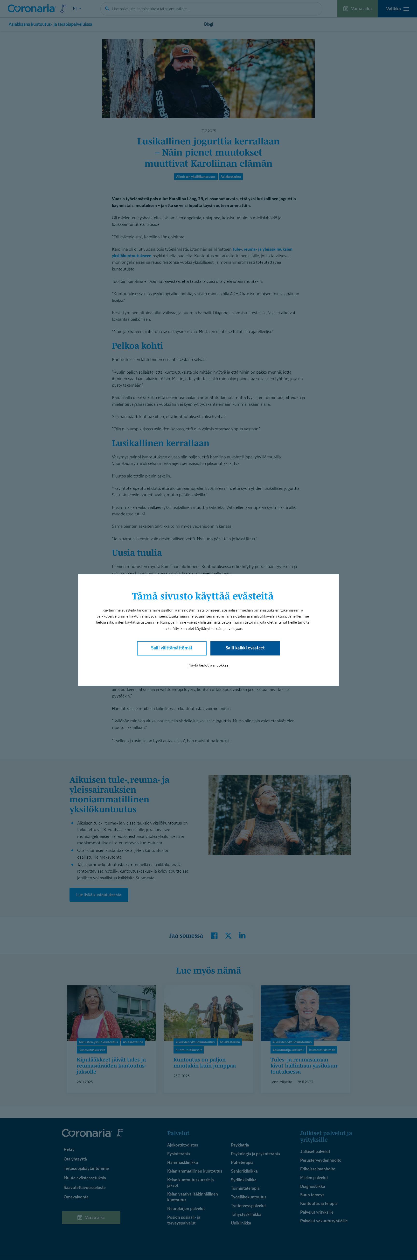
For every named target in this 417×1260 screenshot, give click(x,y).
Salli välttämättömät (172, 648)
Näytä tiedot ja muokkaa (208, 665)
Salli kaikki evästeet (245, 648)
